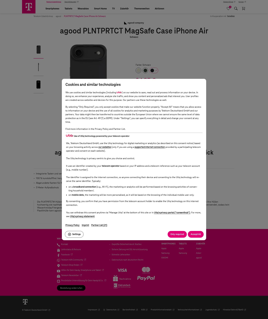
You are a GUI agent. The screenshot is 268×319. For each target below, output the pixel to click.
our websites (104, 147)
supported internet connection (150, 147)
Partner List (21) (99, 225)
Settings (76, 234)
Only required (177, 234)
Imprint (85, 225)
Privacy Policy (72, 225)
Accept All (196, 234)
